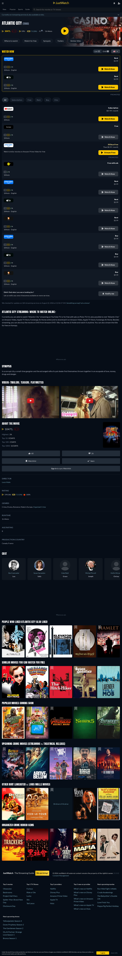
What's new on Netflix (83, 889)
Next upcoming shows (11, 916)
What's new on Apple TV (84, 905)
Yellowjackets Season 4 (12, 921)
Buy (47, 100)
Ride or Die (31, 892)
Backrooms (7, 892)
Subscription (17, 100)
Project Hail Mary (10, 896)
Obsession (7, 889)
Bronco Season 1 (10, 938)
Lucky (29, 896)
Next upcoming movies (105, 884)
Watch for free (30, 41)
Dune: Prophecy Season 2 (13, 924)
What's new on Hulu (82, 909)
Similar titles (75, 41)
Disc (56, 100)
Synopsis (47, 41)
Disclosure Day (9, 906)
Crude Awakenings (105, 892)
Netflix (53, 889)
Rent (39, 100)
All (5, 100)
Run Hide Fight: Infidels (107, 889)
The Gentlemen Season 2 (13, 928)
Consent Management (61, 876)
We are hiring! (42, 873)
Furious (30, 889)
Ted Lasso (30, 903)
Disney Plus (55, 892)
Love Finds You (103, 902)
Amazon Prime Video (58, 896)
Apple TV (54, 899)
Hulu (52, 903)
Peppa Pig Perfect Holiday (108, 906)
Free (29, 100)
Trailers (60, 41)
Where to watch (11, 41)
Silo (28, 899)
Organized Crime (39, 507)
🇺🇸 (114, 51)
